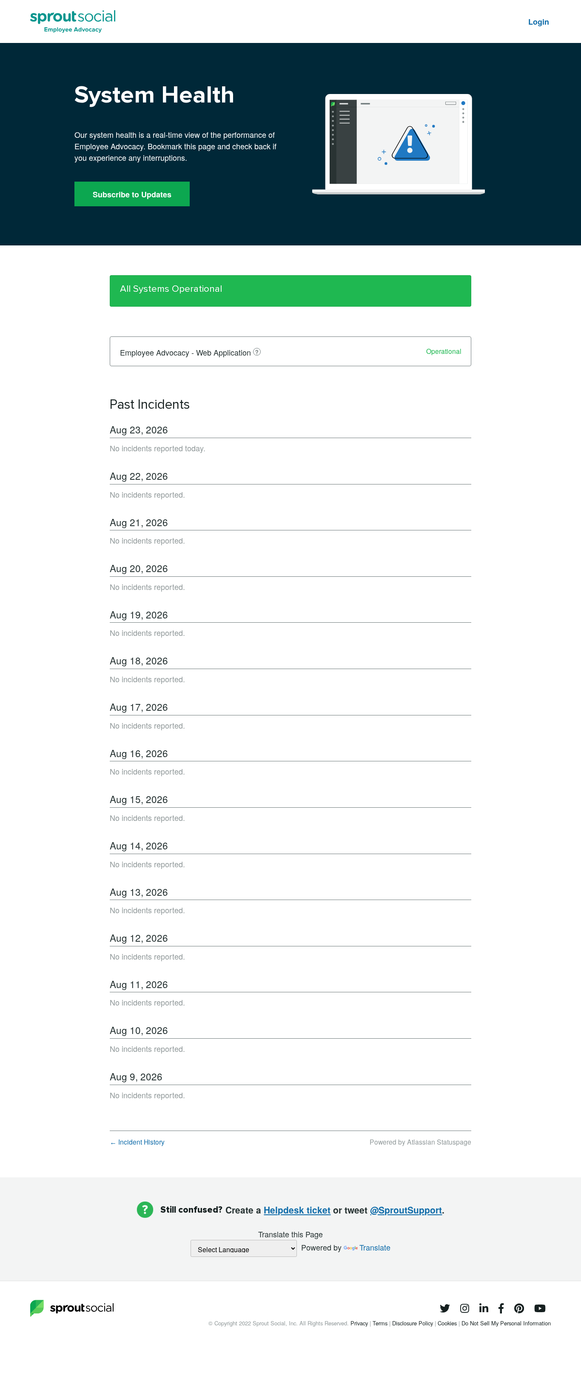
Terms (381, 1323)
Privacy (360, 1323)
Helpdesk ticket (297, 1209)
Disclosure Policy (413, 1323)
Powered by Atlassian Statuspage (420, 1141)
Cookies (448, 1323)
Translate (374, 1247)
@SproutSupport (406, 1209)
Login (538, 21)
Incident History (137, 1141)
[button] (132, 194)
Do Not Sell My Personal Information (506, 1323)
